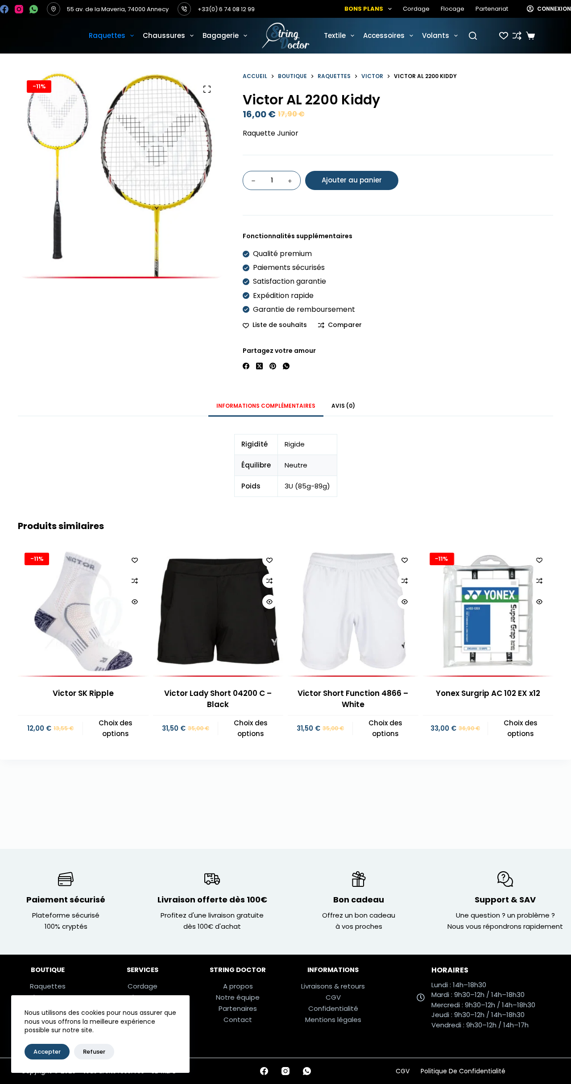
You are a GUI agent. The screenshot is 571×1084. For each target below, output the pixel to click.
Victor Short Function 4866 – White (353, 698)
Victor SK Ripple (83, 692)
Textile (335, 35)
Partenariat (492, 8)
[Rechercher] (473, 36)
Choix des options (115, 728)
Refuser (94, 1051)
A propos (238, 986)
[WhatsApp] (33, 9)
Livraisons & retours (333, 986)
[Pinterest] (272, 366)
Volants (435, 35)
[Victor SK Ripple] (83, 611)
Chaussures (164, 35)
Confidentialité (333, 1008)
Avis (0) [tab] (343, 406)
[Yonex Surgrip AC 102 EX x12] (488, 611)
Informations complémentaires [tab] (265, 406)
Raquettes (107, 35)
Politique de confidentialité (463, 1071)
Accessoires (384, 35)
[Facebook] (4, 9)
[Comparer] (517, 35)
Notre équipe (238, 997)
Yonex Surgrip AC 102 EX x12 (488, 692)
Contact (237, 1019)
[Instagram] (19, 9)
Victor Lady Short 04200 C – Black (218, 698)
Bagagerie (221, 35)
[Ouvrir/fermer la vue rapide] (135, 602)
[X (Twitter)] (259, 366)
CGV (333, 997)
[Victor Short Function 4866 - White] (353, 611)
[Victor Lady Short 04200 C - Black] (218, 611)
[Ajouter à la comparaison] (135, 581)
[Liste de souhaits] (503, 35)
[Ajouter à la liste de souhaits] (135, 560)
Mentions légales (333, 1019)
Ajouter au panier (352, 180)
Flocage (452, 8)
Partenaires (238, 1008)
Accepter (47, 1051)
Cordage (416, 8)
